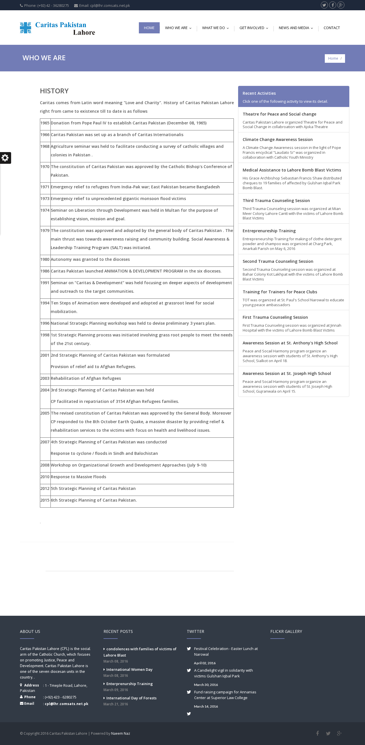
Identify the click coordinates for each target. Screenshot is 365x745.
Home (149, 27)
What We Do (217, 27)
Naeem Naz (120, 733)
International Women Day (128, 672)
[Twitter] (328, 733)
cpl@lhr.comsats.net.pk (66, 703)
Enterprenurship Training (128, 686)
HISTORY (54, 90)
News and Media (297, 27)
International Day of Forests (130, 700)
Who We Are (179, 27)
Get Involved (255, 27)
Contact (332, 27)
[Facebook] (317, 733)
